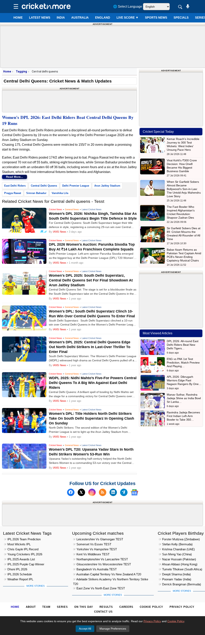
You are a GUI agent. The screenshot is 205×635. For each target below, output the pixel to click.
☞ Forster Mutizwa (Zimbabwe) (179, 539)
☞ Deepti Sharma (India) (175, 574)
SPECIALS (181, 17)
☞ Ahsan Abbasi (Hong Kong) (178, 564)
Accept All (85, 628)
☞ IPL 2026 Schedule (18, 574)
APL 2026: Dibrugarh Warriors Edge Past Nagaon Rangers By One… (184, 380)
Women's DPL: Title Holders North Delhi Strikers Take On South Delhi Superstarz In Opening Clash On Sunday (91, 418)
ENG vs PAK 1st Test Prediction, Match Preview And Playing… (183, 362)
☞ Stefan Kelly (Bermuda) (176, 544)
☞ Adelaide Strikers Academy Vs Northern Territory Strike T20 (110, 580)
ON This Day (83, 606)
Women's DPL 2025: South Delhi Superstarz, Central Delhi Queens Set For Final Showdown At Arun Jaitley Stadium (91, 280)
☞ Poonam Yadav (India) (175, 579)
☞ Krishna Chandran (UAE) (177, 549)
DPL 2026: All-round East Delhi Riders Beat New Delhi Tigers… (182, 345)
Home (18, 17)
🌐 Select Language (127, 6)
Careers (126, 606)
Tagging (21, 71)
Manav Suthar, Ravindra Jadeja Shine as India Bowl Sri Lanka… (184, 398)
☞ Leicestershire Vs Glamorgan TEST (98, 539)
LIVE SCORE (128, 17)
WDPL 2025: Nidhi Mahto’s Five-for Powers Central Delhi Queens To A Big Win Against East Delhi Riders (93, 383)
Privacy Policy (182, 606)
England (102, 17)
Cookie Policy (151, 606)
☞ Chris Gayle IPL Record (21, 549)
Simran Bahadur (36, 193)
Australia (80, 17)
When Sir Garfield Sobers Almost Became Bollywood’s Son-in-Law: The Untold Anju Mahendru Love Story (184, 189)
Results (106, 606)
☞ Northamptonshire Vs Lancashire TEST (100, 559)
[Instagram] (92, 492)
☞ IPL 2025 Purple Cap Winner (24, 564)
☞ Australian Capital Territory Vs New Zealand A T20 (107, 574)
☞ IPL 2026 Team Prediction (22, 539)
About (31, 606)
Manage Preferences (112, 628)
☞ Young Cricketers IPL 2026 (23, 554)
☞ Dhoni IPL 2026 (15, 569)
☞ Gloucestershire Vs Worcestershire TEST (102, 564)
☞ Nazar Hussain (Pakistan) (177, 559)
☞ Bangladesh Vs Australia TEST (95, 569)
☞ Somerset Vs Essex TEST (92, 544)
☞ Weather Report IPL (18, 579)
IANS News (60, 231)
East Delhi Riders (15, 185)
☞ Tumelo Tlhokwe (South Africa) (180, 569)
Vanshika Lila (60, 193)
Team (46, 606)
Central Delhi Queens (44, 185)
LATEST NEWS (39, 17)
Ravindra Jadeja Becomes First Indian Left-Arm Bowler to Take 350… (183, 416)
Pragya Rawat (12, 193)
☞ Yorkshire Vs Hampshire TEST (95, 549)
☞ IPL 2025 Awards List (19, 559)
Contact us (103, 611)
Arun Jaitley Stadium (107, 185)
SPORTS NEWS (156, 17)
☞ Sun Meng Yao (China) (175, 554)
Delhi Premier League (75, 185)
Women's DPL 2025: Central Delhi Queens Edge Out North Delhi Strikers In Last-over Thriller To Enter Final (89, 347)
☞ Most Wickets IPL (17, 544)
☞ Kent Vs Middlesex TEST (91, 554)
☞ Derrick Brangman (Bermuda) (180, 584)
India (61, 17)
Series (62, 606)
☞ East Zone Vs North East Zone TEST (99, 588)
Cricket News (55, 209)
